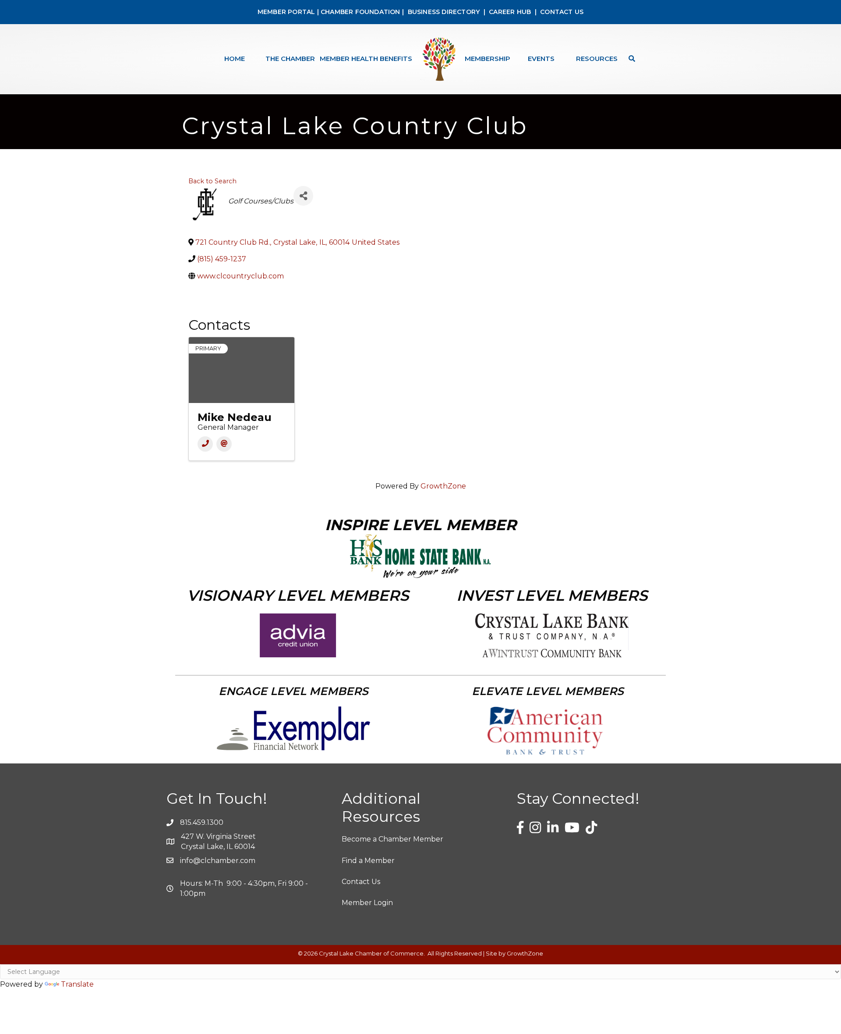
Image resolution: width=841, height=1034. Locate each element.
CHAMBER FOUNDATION (360, 12)
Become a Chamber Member (392, 839)
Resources (597, 58)
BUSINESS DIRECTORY (443, 12)
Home (234, 58)
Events (541, 58)
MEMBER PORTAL (286, 12)
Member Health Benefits (366, 58)
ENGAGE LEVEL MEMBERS (293, 691)
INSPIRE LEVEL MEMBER (420, 525)
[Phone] (205, 444)
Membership (487, 58)
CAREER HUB (510, 12)
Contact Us (361, 881)
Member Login (367, 903)
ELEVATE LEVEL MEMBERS (548, 691)
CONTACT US (561, 12)
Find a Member (368, 860)
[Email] (224, 444)
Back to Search (212, 181)
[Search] (629, 59)
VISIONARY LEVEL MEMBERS (298, 595)
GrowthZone (443, 486)
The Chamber (290, 58)
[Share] (303, 196)
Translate (77, 984)
